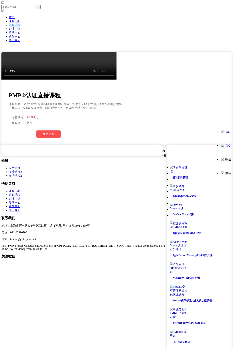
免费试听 (48, 134)
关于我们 (14, 40)
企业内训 (14, 28)
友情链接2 (15, 171)
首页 (12, 17)
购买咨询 (21, 134)
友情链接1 (15, 167)
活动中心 (14, 32)
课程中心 (14, 21)
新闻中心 (14, 36)
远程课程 (14, 24)
